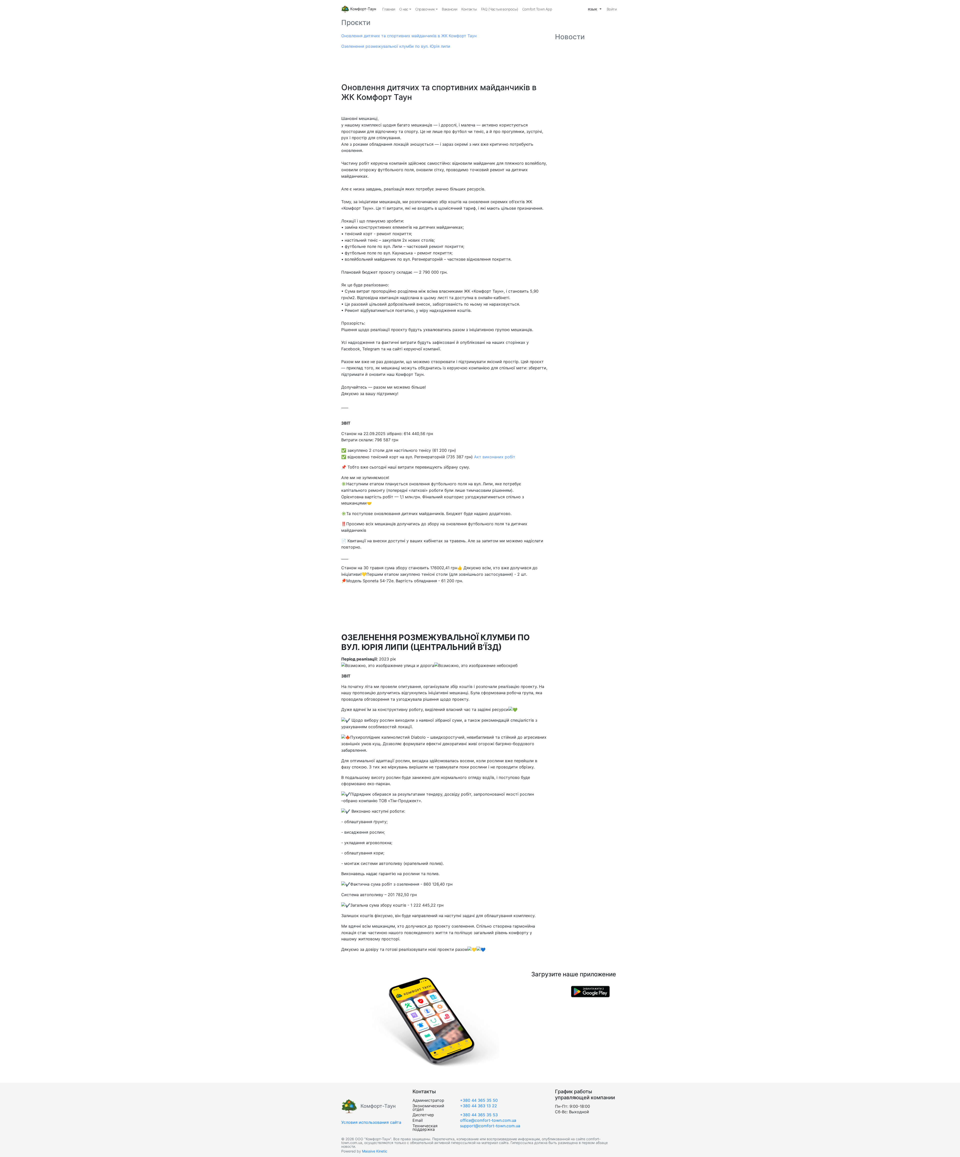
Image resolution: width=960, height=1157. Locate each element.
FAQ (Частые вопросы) (499, 9)
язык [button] (593, 8)
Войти (612, 9)
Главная (388, 9)
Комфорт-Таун (362, 8)
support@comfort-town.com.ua (490, 1125)
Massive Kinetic (374, 1151)
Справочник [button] (425, 9)
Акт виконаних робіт (494, 456)
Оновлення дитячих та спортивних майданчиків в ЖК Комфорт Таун (408, 35)
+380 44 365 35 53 (479, 1114)
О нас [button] (403, 9)
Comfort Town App (537, 9)
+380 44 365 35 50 (479, 1100)
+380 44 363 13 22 (478, 1105)
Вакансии (449, 9)
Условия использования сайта (371, 1122)
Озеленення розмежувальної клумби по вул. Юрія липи (395, 46)
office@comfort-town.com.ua (488, 1120)
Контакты (469, 9)
